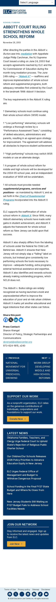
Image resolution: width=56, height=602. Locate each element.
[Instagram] (34, 594)
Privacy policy (24, 589)
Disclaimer (45, 589)
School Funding (11, 23)
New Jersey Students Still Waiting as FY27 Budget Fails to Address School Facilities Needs (27, 505)
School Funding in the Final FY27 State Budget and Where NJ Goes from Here (28, 490)
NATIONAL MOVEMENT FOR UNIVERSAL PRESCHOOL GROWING (15, 368)
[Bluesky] (21, 319)
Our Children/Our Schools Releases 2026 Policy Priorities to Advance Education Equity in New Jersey (26, 460)
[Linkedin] (16, 319)
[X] (10, 319)
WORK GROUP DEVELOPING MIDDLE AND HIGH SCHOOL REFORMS (42, 368)
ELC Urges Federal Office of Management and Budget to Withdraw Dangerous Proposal (24, 475)
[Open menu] (50, 11)
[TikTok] (40, 594)
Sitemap (35, 589)
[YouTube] (46, 594)
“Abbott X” (24, 76)
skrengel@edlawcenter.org (17, 341)
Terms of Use (10, 589)
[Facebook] (5, 319)
